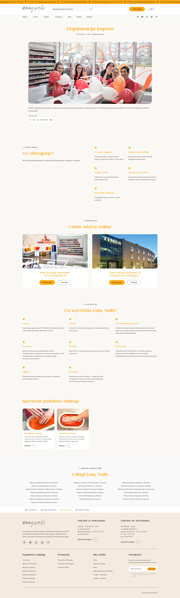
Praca (95, 567)
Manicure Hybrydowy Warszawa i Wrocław (44, 483)
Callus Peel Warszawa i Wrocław (90, 499)
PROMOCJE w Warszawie (76, 2)
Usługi (24, 17)
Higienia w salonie (99, 564)
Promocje (58, 17)
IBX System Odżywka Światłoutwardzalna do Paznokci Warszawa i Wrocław (136, 489)
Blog (69, 17)
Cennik (46, 17)
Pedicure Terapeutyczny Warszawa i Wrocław (44, 499)
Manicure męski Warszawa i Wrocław (44, 486)
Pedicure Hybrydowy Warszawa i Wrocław (44, 492)
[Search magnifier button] (91, 9)
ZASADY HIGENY (100, 2)
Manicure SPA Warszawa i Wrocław (90, 486)
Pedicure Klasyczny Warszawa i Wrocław (43, 496)
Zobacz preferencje (41, 593)
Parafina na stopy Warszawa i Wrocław (44, 502)
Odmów (25, 593)
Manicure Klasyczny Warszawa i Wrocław (136, 483)
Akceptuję (10, 593)
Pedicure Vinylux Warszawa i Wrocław (136, 496)
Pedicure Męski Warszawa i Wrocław (136, 492)
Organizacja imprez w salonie (103, 571)
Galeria (78, 17)
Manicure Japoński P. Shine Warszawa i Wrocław (90, 483)
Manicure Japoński (28, 567)
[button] (47, 577)
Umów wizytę (137, 9)
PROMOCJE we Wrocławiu (44, 2)
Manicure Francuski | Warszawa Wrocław (90, 489)
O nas (35, 17)
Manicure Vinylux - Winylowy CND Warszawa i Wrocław (44, 489)
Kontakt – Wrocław (99, 578)
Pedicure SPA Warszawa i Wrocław (89, 496)
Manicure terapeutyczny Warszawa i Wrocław (136, 486)
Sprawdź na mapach (84, 539)
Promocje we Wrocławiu (66, 564)
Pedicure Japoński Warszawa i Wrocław (90, 492)
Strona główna (80, 34)
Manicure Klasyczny (29, 571)
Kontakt (89, 17)
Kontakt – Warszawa (100, 575)
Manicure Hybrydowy (29, 564)
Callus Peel (26, 560)
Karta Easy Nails (63, 567)
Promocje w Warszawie (65, 560)
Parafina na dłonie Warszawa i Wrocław (136, 499)
